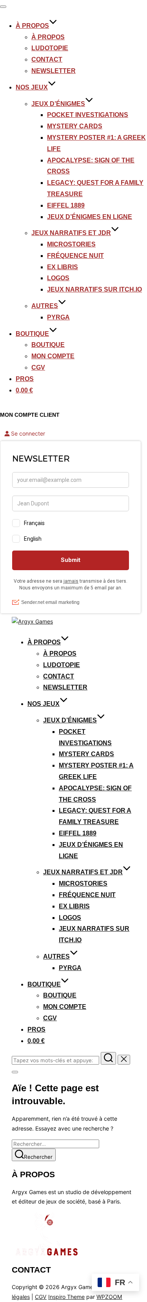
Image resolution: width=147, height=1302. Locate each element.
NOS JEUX (32, 87)
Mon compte (52, 356)
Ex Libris (62, 267)
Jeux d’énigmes (58, 103)
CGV (38, 367)
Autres (44, 306)
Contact (46, 59)
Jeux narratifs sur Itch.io (94, 289)
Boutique (48, 344)
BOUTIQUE (32, 333)
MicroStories (71, 244)
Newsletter (53, 70)
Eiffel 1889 (66, 205)
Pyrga (58, 317)
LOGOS (58, 278)
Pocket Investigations (87, 114)
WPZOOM (109, 1296)
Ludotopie (49, 48)
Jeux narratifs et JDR (71, 233)
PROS (25, 379)
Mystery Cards (74, 126)
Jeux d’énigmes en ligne (89, 216)
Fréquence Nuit (75, 255)
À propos (48, 37)
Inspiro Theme (66, 1296)
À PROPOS (32, 25)
